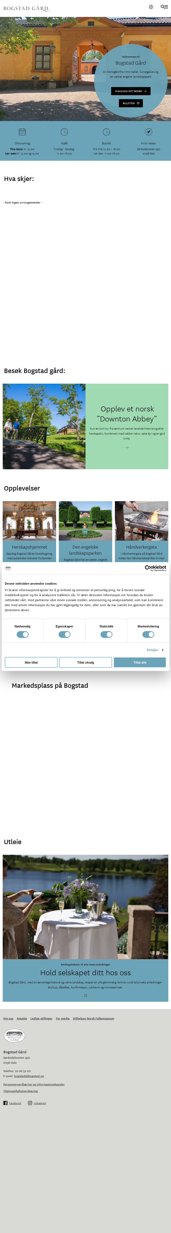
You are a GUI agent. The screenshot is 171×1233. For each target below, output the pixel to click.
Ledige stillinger (41, 1018)
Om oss (8, 1018)
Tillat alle (139, 662)
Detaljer (152, 649)
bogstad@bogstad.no (29, 1076)
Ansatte (22, 1018)
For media (63, 1018)
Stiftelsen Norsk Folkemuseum (93, 1018)
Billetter (129, 103)
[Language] (150, 6)
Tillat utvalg (85, 662)
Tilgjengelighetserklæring (20, 1091)
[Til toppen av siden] (163, 1225)
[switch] (64, 634)
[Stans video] (165, 115)
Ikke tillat (31, 662)
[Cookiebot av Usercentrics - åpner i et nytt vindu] (148, 568)
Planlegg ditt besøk (128, 91)
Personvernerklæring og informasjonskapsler (34, 1084)
